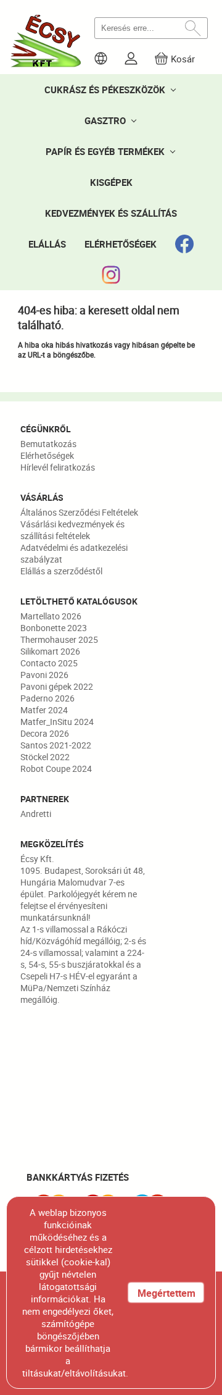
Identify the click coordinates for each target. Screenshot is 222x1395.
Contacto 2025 (49, 663)
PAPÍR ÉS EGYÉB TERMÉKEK (105, 151)
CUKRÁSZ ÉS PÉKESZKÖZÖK (104, 89)
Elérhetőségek (47, 455)
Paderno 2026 (47, 698)
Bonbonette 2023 (53, 628)
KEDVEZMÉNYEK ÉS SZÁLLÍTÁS (111, 213)
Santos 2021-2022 (55, 745)
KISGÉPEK (111, 182)
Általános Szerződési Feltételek (79, 512)
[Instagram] (111, 274)
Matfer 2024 (44, 710)
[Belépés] (131, 58)
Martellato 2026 (50, 616)
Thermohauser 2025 (59, 639)
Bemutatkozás (48, 444)
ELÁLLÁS (47, 244)
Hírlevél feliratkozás (57, 467)
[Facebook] (184, 243)
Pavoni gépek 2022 (56, 686)
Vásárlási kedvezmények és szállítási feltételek (72, 530)
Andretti (35, 813)
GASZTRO (105, 120)
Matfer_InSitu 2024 (57, 721)
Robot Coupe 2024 (56, 768)
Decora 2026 (44, 733)
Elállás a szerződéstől (61, 571)
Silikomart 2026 (50, 651)
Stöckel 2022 (45, 757)
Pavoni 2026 (44, 675)
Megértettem (166, 1293)
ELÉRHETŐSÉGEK (120, 244)
